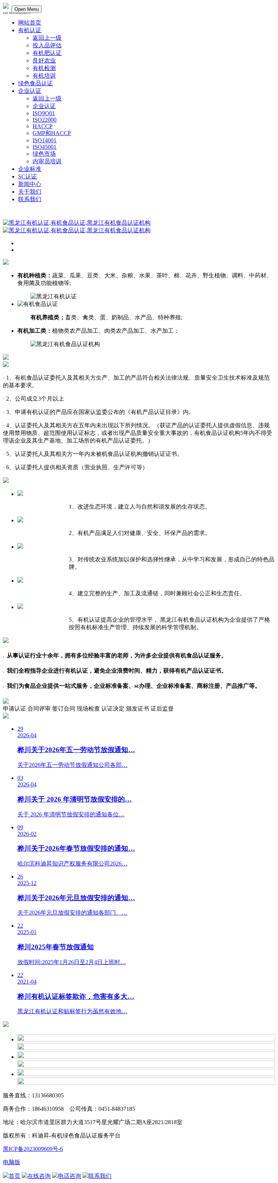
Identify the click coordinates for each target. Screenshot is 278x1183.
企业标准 (29, 169)
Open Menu (26, 9)
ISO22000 (44, 120)
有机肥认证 (47, 53)
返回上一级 (47, 38)
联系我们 (29, 199)
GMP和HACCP (52, 133)
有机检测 (44, 68)
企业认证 (29, 91)
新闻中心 (29, 184)
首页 (14, 1176)
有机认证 (29, 30)
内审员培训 (47, 161)
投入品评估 (47, 45)
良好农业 (44, 60)
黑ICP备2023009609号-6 (33, 1149)
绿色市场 (44, 154)
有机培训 (44, 76)
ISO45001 (44, 147)
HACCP (42, 126)
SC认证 (27, 176)
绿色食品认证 (35, 83)
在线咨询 (39, 1176)
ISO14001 (44, 140)
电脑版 (11, 1162)
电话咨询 (69, 1176)
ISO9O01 (44, 113)
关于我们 (29, 192)
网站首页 (29, 23)
